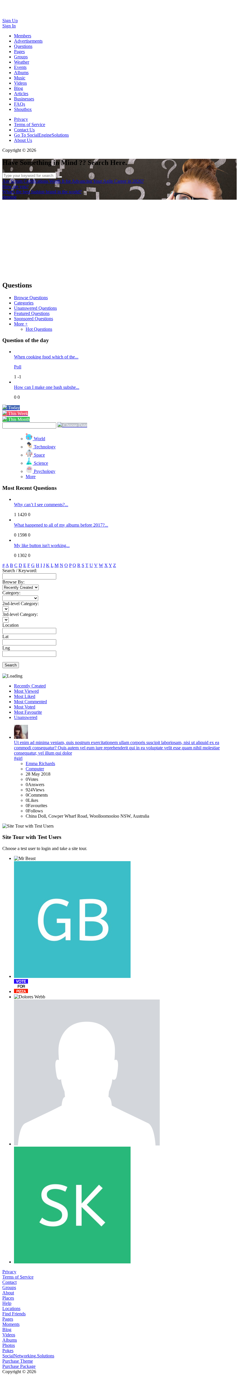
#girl (18, 758)
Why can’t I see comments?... (41, 504)
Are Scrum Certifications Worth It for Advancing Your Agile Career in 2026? (73, 181)
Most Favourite (28, 712)
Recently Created (30, 685)
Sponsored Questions (33, 318)
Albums (9, 1340)
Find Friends (14, 1313)
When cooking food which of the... (46, 356)
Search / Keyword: (19, 570)
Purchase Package (19, 1366)
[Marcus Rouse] (21, 986)
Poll (17, 366)
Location (10, 625)
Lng (6, 647)
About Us (23, 140)
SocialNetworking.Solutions (28, 1355)
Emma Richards (40, 763)
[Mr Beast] (25, 858)
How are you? (15, 186)
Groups (9, 1287)
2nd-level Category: (20, 603)
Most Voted (24, 706)
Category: (11, 592)
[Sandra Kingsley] (72, 1205)
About (8, 1292)
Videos (8, 1334)
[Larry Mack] (87, 1072)
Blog (6, 1329)
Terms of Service (29, 124)
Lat (5, 636)
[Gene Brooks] (72, 919)
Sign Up (10, 20)
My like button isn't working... (42, 545)
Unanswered (25, 717)
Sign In (9, 25)
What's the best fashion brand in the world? (42, 191)
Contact (9, 1282)
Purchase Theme (17, 1361)
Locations (11, 1308)
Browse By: (13, 581)
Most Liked (24, 696)
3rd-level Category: (20, 614)
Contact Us (24, 129)
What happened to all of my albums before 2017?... (61, 525)
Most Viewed (26, 691)
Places (8, 1298)
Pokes (7, 1350)
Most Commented (30, 701)
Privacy (21, 119)
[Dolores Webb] (29, 997)
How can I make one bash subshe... (46, 387)
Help (6, 1303)
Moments (11, 1324)
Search (11, 665)
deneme (9, 196)
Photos (8, 1345)
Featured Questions (32, 313)
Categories (24, 302)
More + (21, 323)
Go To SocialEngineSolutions (41, 135)
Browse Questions (31, 297)
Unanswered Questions (35, 308)
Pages (7, 1319)
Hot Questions (39, 329)
